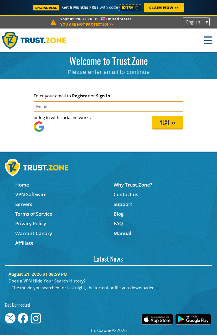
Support (123, 204)
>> (86, 24)
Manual (122, 233)
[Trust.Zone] (34, 40)
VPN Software (31, 194)
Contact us (126, 194)
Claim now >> (164, 7)
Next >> (167, 123)
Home (22, 184)
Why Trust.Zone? (133, 184)
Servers (23, 204)
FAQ (118, 223)
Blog (118, 214)
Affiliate (24, 243)
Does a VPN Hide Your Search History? (47, 281)
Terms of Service (33, 214)
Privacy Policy (30, 223)
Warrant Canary (33, 233)
